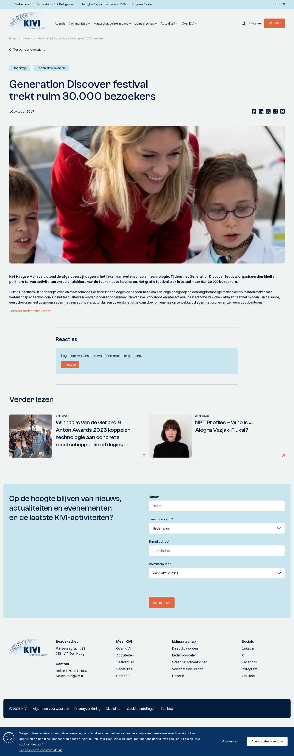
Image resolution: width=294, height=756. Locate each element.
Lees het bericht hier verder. (30, 311)
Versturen (161, 602)
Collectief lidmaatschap (189, 662)
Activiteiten (125, 655)
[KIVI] (30, 20)
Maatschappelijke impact (111, 23)
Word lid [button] (274, 23)
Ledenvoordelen (184, 655)
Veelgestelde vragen (187, 669)
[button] (244, 23)
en (283, 4)
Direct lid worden (185, 648)
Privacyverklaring (87, 708)
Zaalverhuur (125, 662)
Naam (154, 497)
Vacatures (124, 669)
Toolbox (167, 708)
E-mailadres (159, 542)
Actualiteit (168, 23)
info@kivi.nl (75, 676)
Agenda (60, 23)
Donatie (178, 676)
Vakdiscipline (160, 564)
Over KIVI (188, 23)
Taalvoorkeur (161, 519)
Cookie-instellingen (141, 708)
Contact (122, 676)
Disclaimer (114, 708)
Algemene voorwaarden (51, 708)
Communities (78, 23)
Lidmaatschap (144, 23)
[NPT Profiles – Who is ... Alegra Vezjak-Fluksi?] (170, 436)
